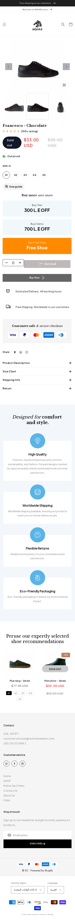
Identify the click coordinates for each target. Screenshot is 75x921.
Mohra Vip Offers (14, 785)
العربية (53, 889)
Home (7, 776)
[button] (4, 24)
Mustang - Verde (20, 680)
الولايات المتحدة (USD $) (25, 889)
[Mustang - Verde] (19, 663)
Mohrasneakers (32, 914)
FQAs (6, 800)
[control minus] (5, 262)
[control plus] (21, 262)
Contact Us (10, 790)
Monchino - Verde (55, 680)
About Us (9, 795)
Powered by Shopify (46, 914)
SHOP (7, 780)
